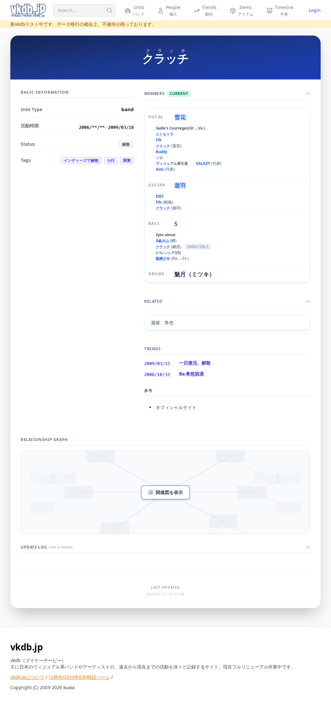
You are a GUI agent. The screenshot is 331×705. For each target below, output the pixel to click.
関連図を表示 (169, 492)
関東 (127, 160)
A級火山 (162, 240)
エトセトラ (165, 134)
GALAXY (203, 163)
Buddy (161, 151)
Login (315, 10)
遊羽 (180, 185)
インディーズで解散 (81, 160)
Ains (160, 169)
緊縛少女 (163, 258)
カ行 (111, 160)
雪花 (180, 117)
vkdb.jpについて (27, 677)
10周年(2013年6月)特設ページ (79, 677)
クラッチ (163, 145)
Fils (159, 139)
